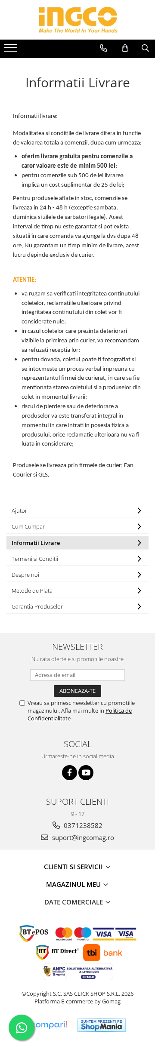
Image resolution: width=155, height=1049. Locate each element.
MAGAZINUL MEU (74, 884)
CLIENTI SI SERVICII (74, 866)
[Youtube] (85, 772)
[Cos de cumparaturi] (125, 48)
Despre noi (25, 574)
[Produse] (11, 50)
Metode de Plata (32, 590)
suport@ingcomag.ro (82, 837)
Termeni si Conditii (35, 559)
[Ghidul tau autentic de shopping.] (49, 1025)
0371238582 (82, 825)
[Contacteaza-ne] (103, 48)
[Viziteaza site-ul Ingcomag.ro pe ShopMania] (102, 1025)
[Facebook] (69, 772)
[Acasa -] (77, 19)
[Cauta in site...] (145, 48)
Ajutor (19, 510)
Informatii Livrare (36, 543)
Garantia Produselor (37, 606)
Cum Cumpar (28, 526)
